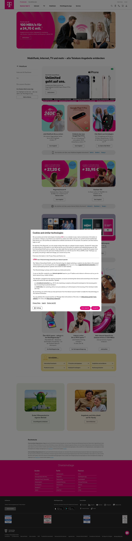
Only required (85, 308)
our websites (62, 265)
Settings (38, 308)
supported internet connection (86, 265)
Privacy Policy (36, 303)
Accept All (95, 308)
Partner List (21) (51, 303)
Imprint (44, 303)
